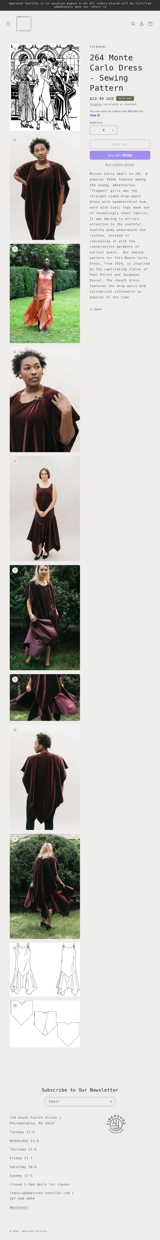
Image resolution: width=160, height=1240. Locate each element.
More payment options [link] (120, 164)
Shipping (96, 104)
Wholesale (19, 1207)
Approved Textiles (34, 1231)
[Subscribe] (110, 1101)
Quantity (96, 122)
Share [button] (98, 309)
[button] (8, 23)
